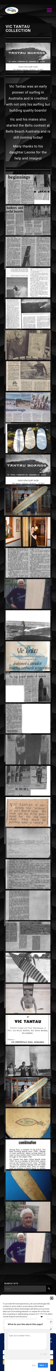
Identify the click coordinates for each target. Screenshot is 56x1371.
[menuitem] (48, 10)
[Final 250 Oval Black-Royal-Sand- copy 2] (23, 10)
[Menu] (48, 10)
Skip (34, 1365)
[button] (51, 1298)
